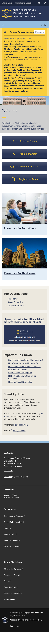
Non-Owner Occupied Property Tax (23, 363)
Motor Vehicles (9, 534)
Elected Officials (10, 587)
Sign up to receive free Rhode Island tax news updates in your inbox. (24, 320)
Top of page (15, 626)
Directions (8, 476)
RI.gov (6, 581)
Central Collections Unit (13, 522)
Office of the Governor (12, 569)
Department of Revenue (13, 516)
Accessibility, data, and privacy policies (25, 619)
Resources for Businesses (20, 273)
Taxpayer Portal (15, 305)
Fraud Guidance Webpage (20, 372)
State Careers (9, 599)
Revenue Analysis (11, 546)
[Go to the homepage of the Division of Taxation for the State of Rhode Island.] (7, 13)
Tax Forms (13, 298)
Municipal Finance (11, 540)
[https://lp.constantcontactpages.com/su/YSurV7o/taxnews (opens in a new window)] (24, 334)
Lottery (6, 528)
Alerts (41, 32)
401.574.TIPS (19, 430)
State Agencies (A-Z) (12, 593)
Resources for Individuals (20, 228)
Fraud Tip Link (19, 424)
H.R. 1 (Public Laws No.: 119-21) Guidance (22, 377)
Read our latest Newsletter (20, 381)
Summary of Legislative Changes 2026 (25, 359)
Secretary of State (11, 575)
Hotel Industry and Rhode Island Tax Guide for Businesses (24, 368)
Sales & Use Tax (15, 302)
